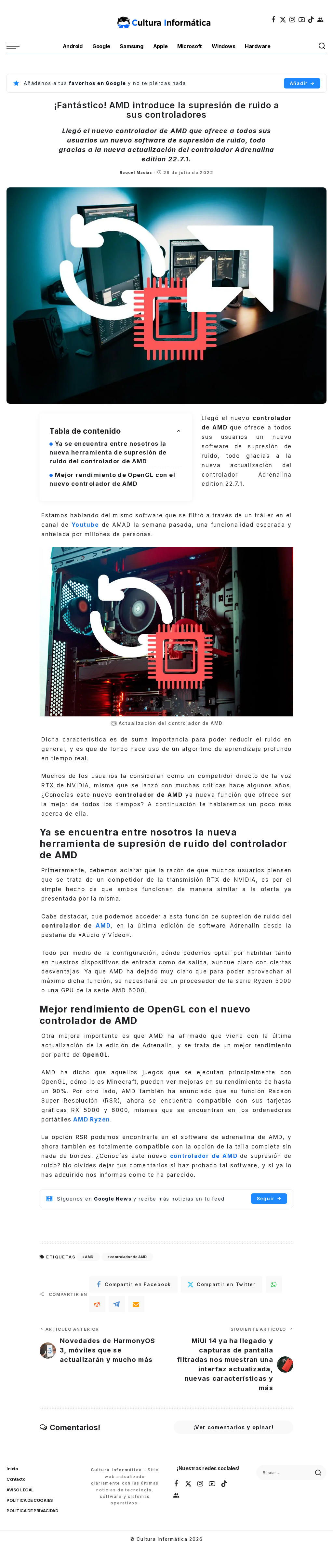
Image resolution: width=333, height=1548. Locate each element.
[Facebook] (273, 19)
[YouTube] (302, 19)
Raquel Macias (136, 172)
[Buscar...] (322, 46)
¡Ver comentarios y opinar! (233, 1427)
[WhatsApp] (274, 1284)
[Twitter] (283, 19)
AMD (103, 925)
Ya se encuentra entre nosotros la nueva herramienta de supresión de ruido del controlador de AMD (108, 452)
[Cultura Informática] (166, 20)
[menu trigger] (16, 46)
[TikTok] (311, 19)
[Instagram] (292, 19)
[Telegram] (117, 1304)
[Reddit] (97, 1304)
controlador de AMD (128, 1257)
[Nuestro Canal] (320, 19)
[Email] (136, 1304)
